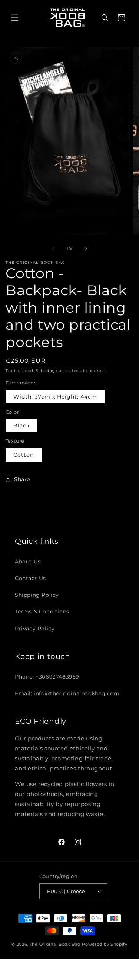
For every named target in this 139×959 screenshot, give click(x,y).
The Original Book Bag (55, 944)
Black (21, 425)
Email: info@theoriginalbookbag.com (67, 693)
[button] (15, 18)
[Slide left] (53, 248)
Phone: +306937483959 (47, 676)
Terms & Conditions (42, 611)
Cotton (23, 455)
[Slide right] (86, 248)
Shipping (45, 370)
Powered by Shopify (105, 944)
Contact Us (30, 578)
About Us (28, 561)
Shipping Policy (37, 595)
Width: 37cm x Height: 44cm (55, 396)
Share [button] (22, 479)
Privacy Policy (34, 628)
